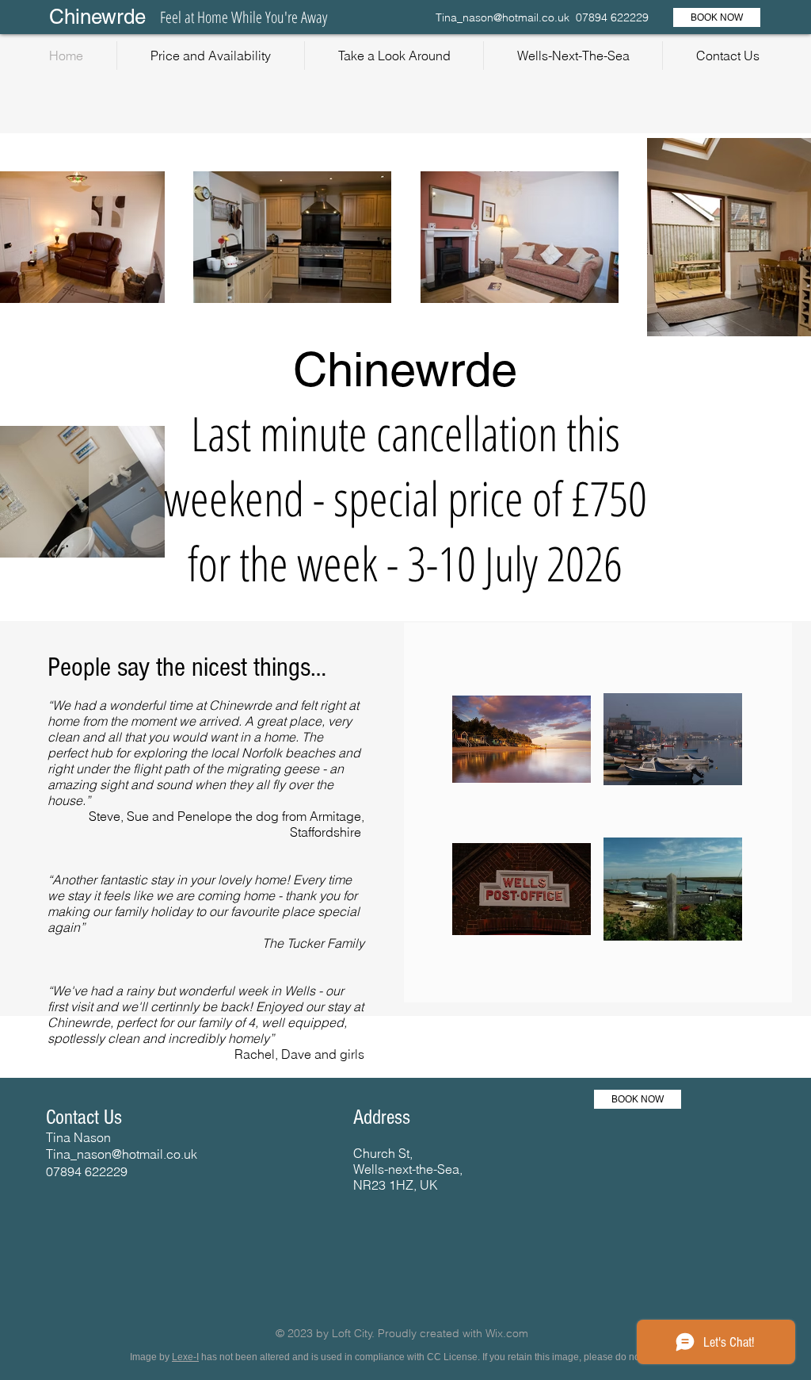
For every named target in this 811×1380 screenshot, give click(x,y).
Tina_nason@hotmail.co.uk (502, 17)
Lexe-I (185, 1357)
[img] (521, 738)
